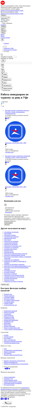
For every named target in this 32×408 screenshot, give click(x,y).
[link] (3, 31)
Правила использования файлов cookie (12, 13)
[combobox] (8, 57)
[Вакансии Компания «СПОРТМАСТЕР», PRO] (17, 131)
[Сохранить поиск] (2, 65)
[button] (2, 34)
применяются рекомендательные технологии (15, 388)
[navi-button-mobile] (2, 39)
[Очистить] (3, 60)
